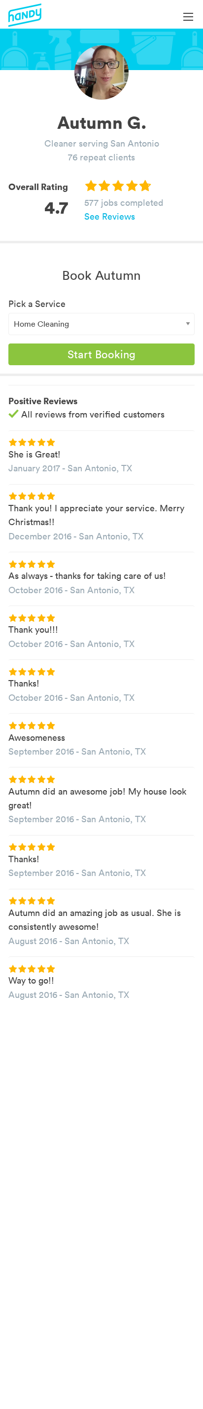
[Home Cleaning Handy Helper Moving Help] (101, 324)
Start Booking (101, 354)
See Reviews (109, 216)
